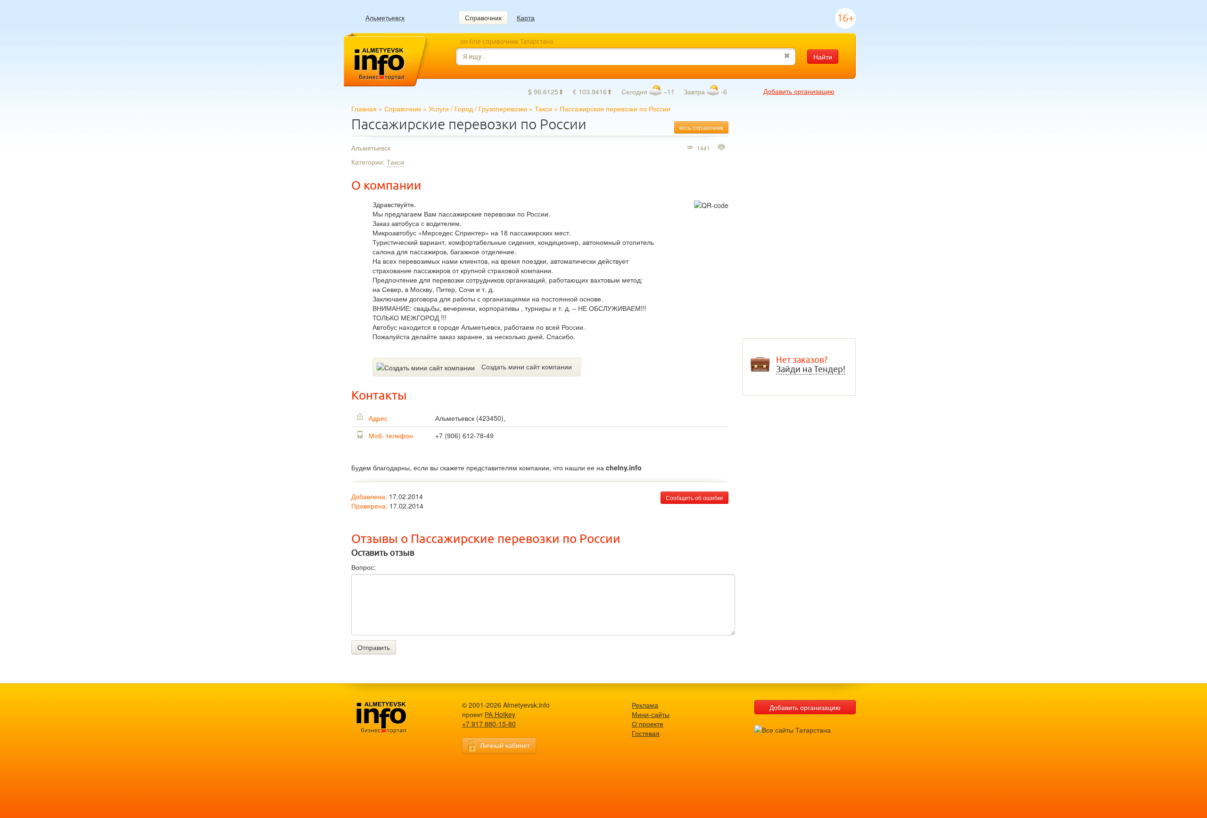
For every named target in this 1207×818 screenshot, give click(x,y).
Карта (526, 17)
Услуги (439, 108)
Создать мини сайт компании (526, 366)
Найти (822, 56)
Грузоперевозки (503, 108)
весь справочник (701, 127)
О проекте (647, 723)
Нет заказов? (810, 364)
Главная (364, 108)
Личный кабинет (505, 745)
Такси (543, 108)
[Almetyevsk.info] (396, 717)
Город (464, 108)
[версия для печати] (722, 147)
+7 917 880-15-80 (489, 723)
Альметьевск (385, 17)
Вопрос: (363, 567)
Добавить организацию (799, 91)
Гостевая (646, 733)
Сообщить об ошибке (694, 497)
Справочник (483, 17)
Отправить (373, 647)
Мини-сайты (651, 714)
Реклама (645, 704)
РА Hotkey (500, 714)
